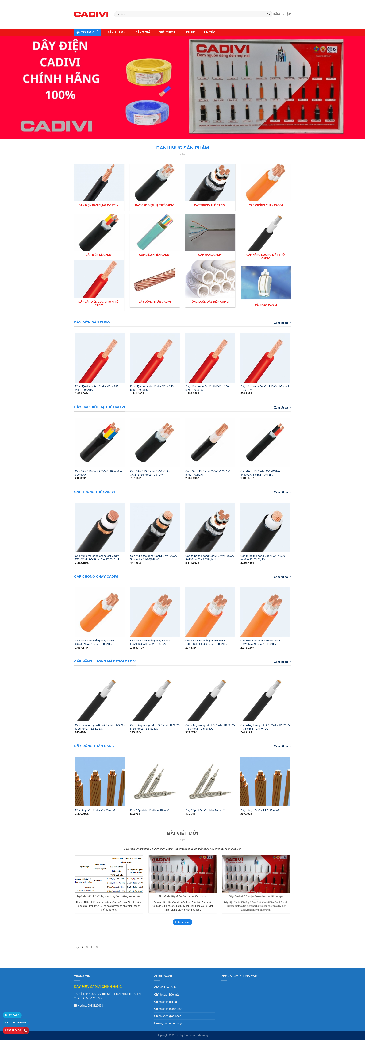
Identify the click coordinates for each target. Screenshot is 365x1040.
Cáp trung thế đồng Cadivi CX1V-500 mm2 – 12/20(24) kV (262, 557)
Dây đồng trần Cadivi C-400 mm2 (95, 810)
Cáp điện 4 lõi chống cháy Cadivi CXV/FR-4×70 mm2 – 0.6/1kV (150, 642)
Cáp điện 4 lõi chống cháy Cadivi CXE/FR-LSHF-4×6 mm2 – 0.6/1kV (206, 642)
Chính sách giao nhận (167, 1016)
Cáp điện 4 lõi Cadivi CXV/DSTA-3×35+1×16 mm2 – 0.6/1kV (150, 473)
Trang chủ (90, 32)
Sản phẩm (115, 32)
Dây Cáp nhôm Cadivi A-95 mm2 (150, 810)
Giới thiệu (167, 32)
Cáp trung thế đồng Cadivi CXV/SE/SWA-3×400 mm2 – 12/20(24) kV (210, 557)
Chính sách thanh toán (168, 1008)
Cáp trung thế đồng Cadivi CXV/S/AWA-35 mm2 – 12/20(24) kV (154, 557)
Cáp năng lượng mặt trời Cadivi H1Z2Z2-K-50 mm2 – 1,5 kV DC (210, 727)
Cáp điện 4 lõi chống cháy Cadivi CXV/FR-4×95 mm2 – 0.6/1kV (260, 642)
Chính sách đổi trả (165, 1001)
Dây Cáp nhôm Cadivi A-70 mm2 (205, 810)
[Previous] (70, 356)
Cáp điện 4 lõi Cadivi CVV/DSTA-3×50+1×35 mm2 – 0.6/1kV (260, 473)
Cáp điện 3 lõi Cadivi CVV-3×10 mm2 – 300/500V (98, 473)
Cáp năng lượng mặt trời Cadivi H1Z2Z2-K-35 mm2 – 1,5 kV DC (265, 727)
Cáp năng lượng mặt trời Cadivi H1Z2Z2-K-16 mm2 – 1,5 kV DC (155, 727)
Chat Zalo (12, 1015)
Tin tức (209, 32)
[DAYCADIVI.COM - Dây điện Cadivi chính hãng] (91, 14)
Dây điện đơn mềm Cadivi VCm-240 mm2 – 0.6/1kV (152, 388)
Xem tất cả (281, 322)
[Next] (294, 356)
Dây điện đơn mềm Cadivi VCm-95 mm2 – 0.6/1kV (264, 388)
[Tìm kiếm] (269, 14)
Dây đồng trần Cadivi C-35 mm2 (259, 810)
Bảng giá (142, 32)
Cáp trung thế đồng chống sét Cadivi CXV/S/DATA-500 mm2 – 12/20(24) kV (98, 557)
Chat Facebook (16, 1022)
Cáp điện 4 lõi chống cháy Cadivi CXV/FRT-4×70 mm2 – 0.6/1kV (94, 642)
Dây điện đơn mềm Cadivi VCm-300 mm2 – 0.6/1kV (207, 388)
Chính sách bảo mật (166, 994)
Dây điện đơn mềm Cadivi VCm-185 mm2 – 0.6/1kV (96, 388)
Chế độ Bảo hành (165, 987)
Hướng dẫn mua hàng (168, 1023)
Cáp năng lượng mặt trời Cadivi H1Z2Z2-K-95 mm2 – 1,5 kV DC (100, 727)
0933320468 (95, 1005)
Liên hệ (189, 32)
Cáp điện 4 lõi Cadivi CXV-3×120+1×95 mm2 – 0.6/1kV (208, 473)
